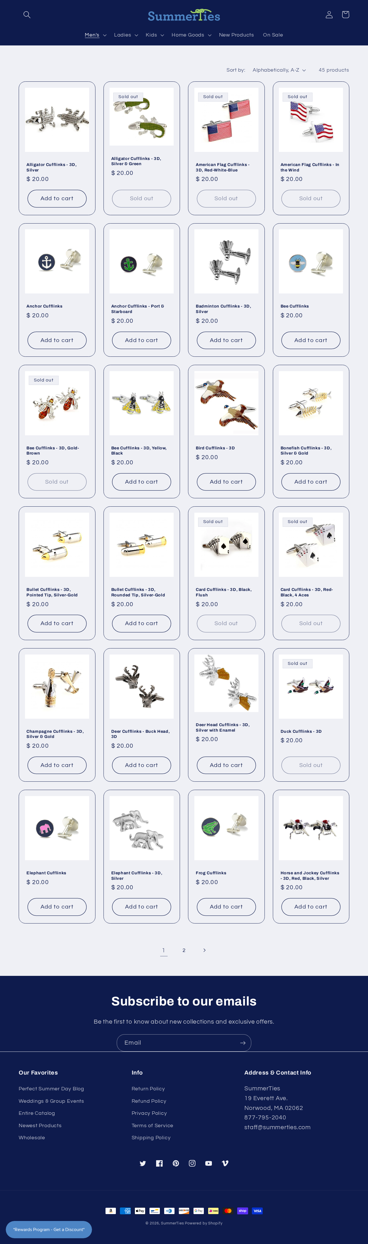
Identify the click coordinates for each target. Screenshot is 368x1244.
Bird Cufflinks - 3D (215, 448)
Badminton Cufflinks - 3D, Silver (223, 309)
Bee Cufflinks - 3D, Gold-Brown (52, 451)
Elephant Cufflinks (46, 873)
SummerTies (172, 1223)
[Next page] (204, 950)
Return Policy (148, 1089)
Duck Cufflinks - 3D (301, 731)
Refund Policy (149, 1101)
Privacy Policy (149, 1113)
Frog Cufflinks (211, 873)
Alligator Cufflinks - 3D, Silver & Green (136, 161)
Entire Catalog (37, 1113)
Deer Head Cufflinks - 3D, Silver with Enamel (223, 727)
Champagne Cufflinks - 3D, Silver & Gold (55, 734)
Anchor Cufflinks (44, 306)
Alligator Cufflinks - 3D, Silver (51, 167)
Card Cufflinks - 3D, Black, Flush (224, 592)
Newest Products (40, 1125)
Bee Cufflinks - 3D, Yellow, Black (139, 451)
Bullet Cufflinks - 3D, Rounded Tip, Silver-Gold (138, 592)
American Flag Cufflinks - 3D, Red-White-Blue (223, 167)
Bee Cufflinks (295, 306)
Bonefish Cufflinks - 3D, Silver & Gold (306, 451)
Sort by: (236, 70)
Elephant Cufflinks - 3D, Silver (136, 876)
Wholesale (32, 1137)
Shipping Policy (151, 1137)
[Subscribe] (243, 1043)
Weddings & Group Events (51, 1101)
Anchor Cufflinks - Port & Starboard (138, 309)
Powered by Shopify (203, 1223)
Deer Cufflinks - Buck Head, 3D (140, 734)
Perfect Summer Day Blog (51, 1089)
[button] (27, 14)
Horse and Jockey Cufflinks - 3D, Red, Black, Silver (310, 876)
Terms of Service (152, 1125)
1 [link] (164, 950)
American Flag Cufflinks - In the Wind (310, 167)
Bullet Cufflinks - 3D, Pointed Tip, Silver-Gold (52, 592)
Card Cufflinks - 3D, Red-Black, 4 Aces (307, 592)
